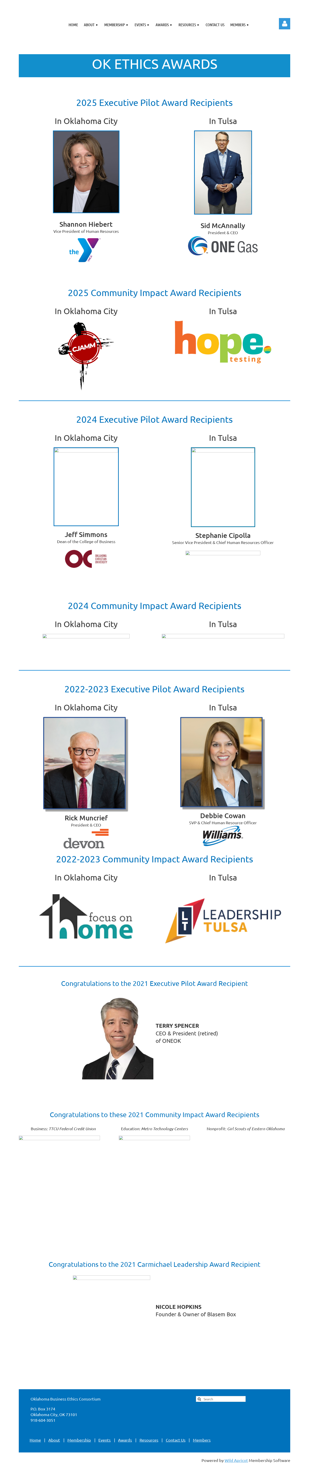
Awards (125, 1440)
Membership (79, 1440)
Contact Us (175, 1440)
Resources (149, 1440)
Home (35, 1440)
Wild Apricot (236, 1460)
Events (104, 1440)
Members (202, 1440)
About (54, 1440)
